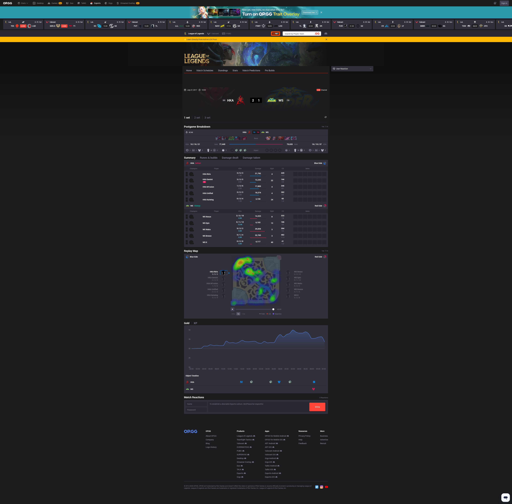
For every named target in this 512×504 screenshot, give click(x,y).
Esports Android (271, 473)
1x (238, 314)
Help (300, 439)
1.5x (243, 314)
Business (324, 436)
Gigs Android (270, 458)
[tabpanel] (256, 203)
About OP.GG (211, 436)
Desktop (240, 458)
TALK (239, 469)
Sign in (504, 3)
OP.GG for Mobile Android (275, 436)
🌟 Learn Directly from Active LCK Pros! (200, 39)
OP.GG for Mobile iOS (274, 439)
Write (317, 406)
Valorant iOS (270, 454)
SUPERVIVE (242, 454)
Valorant (240, 443)
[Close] (321, 12)
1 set (187, 117)
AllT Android (270, 443)
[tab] (191, 157)
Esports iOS (270, 477)
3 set (207, 117)
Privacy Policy (304, 436)
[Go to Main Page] (7, 3)
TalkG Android (271, 465)
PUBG (239, 451)
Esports (240, 473)
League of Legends (245, 436)
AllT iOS (268, 447)
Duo (238, 465)
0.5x (233, 314)
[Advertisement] (256, 80)
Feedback (303, 443)
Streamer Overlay (244, 462)
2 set (197, 117)
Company (210, 439)
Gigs (239, 477)
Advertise (324, 439)
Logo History (211, 447)
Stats (23, 3)
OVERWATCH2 (243, 447)
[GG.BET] (275, 33)
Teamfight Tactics (244, 439)
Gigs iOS (268, 462)
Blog (208, 443)
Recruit (323, 443)
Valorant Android (272, 451)
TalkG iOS (269, 469)
